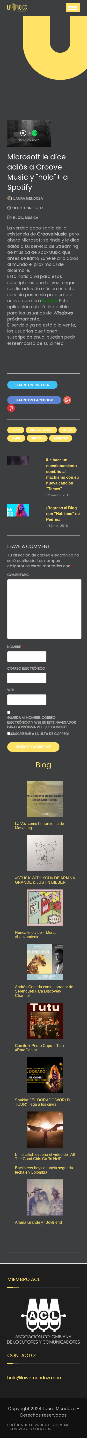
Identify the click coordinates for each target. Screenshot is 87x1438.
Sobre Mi (59, 1425)
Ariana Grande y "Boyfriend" (39, 1222)
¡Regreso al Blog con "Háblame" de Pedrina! (63, 514)
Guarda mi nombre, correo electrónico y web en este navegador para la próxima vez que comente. (41, 722)
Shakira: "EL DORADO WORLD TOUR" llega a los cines (42, 1102)
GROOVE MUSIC (41, 430)
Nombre (15, 647)
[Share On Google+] (67, 400)
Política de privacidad (28, 1425)
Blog (18, 218)
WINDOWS (60, 438)
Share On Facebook (34, 400)
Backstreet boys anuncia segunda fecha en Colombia (44, 1170)
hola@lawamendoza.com (35, 1378)
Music (67, 430)
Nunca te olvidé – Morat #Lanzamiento (35, 934)
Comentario (19, 575)
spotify (37, 438)
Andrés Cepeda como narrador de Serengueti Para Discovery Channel (44, 991)
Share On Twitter (32, 385)
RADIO (16, 438)
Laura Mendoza (28, 198)
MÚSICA (31, 218)
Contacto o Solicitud (30, 1429)
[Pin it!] (11, 408)
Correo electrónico (27, 668)
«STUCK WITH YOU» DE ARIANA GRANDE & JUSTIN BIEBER (45, 880)
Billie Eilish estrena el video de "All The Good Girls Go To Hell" (45, 1156)
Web (10, 690)
